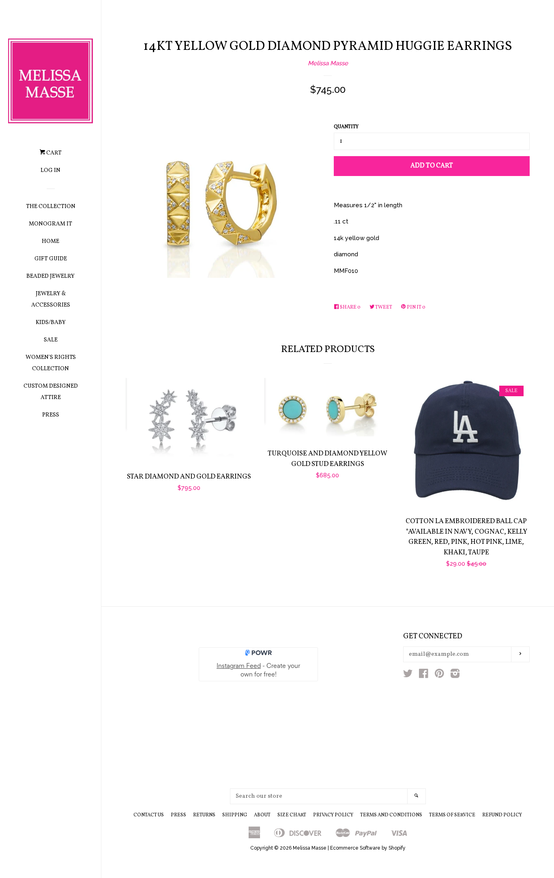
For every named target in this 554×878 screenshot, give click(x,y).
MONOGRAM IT (50, 224)
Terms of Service (452, 815)
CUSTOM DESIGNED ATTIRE (51, 391)
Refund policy (502, 815)
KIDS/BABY (51, 322)
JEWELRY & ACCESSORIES (50, 299)
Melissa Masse (328, 63)
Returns (204, 815)
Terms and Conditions (391, 815)
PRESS (50, 415)
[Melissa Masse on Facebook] (424, 675)
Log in (50, 170)
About (262, 815)
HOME (50, 241)
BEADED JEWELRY (50, 276)
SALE (51, 340)
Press (178, 815)
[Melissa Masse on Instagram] (455, 675)
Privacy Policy (333, 815)
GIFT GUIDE (50, 259)
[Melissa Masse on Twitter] (408, 675)
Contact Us (148, 815)
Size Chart (291, 815)
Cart (53, 153)
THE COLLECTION (50, 206)
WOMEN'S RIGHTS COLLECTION (51, 363)
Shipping (234, 815)
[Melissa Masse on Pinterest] (439, 675)
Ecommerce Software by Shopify (368, 848)
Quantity (346, 127)
